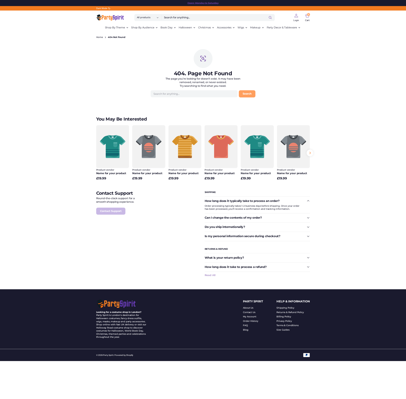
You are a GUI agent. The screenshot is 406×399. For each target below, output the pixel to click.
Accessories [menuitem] (224, 27)
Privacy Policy (284, 321)
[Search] (270, 17)
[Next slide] (310, 153)
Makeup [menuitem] (255, 27)
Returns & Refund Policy (290, 312)
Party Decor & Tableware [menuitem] (282, 27)
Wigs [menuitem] (241, 27)
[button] (296, 17)
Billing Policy (283, 316)
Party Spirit (108, 355)
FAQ (245, 325)
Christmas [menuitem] (204, 27)
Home (99, 37)
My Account (249, 316)
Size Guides (282, 329)
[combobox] (218, 17)
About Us (248, 307)
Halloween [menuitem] (185, 27)
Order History (250, 321)
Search (247, 93)
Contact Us (249, 312)
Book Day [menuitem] (166, 27)
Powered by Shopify (123, 355)
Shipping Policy (285, 307)
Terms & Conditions (287, 325)
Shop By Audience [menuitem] (142, 27)
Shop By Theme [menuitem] (115, 27)
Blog (245, 329)
